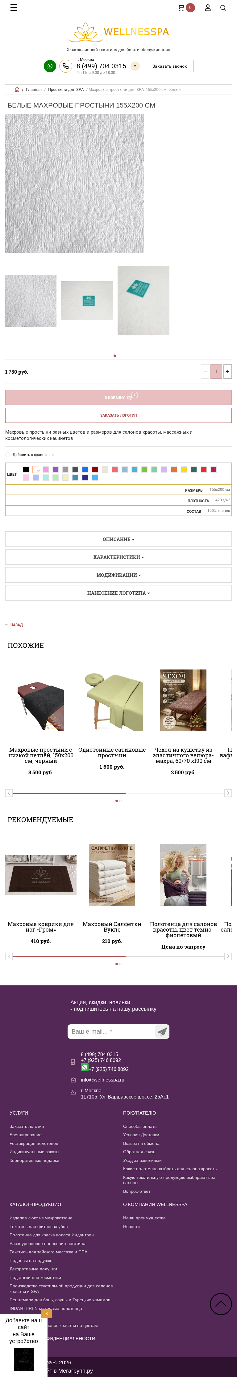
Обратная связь (139, 1151)
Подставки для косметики (35, 1277)
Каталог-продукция (35, 1204)
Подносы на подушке (31, 1260)
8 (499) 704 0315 (101, 66)
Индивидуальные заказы (34, 1151)
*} (30, 301)
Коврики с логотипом (31, 1316)
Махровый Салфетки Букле (112, 926)
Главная (34, 89)
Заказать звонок (169, 66)
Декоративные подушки (33, 1268)
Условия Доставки (141, 1134)
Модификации (117, 575)
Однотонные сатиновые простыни (112, 752)
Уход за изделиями (142, 1160)
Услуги (19, 1113)
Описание (117, 539)
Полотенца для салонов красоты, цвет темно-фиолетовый (183, 929)
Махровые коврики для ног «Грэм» (41, 926)
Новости (131, 1226)
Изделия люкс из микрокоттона (41, 1217)
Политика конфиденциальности (52, 1338)
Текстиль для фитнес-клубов (39, 1226)
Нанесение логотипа (116, 593)
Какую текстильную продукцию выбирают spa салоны (169, 1180)
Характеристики (117, 557)
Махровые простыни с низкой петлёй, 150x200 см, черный (40, 755)
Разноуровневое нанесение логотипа (47, 1243)
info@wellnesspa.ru (102, 1079)
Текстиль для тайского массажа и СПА (48, 1251)
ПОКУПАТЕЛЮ (139, 1113)
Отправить (162, 1031)
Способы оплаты (140, 1126)
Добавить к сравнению (33, 455)
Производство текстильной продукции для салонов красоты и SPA (61, 1288)
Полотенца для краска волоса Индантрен (52, 1234)
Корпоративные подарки (34, 1160)
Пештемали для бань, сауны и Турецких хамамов (60, 1299)
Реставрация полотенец (34, 1143)
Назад (16, 625)
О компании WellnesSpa (155, 1204)
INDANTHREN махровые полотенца (46, 1308)
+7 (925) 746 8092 (101, 1060)
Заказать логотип (118, 415)
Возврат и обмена (141, 1143)
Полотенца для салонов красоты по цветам (54, 1325)
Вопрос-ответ (136, 1191)
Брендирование (26, 1134)
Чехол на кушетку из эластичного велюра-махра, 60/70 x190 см (183, 755)
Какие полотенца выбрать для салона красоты (170, 1168)
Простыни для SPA (66, 89)
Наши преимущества (144, 1217)
